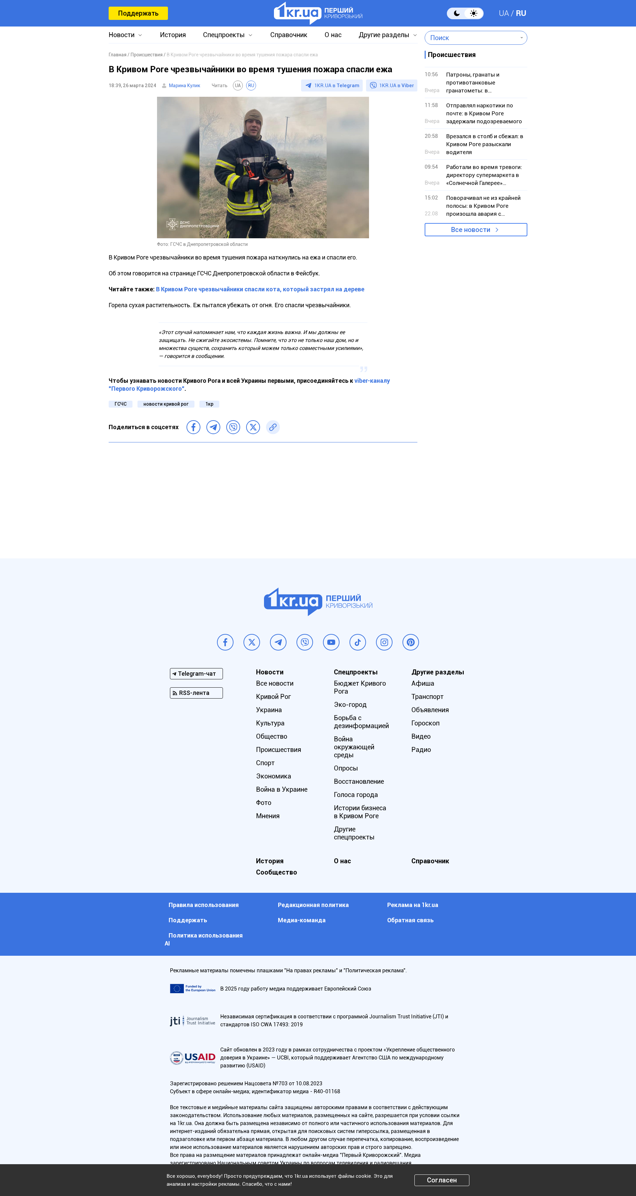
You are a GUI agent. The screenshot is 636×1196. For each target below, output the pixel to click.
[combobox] (471, 37)
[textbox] (471, 37)
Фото (263, 803)
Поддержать (138, 13)
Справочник (288, 35)
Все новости (470, 230)
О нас (333, 35)
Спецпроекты (224, 35)
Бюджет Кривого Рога (360, 687)
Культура (270, 723)
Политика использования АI (204, 939)
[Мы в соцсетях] (225, 642)
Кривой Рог (273, 697)
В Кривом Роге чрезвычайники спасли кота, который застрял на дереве (260, 289)
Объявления (430, 710)
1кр (209, 404)
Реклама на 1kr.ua (412, 904)
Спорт (265, 763)
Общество (271, 736)
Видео (421, 736)
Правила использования (204, 904)
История (173, 35)
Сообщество (276, 872)
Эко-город (350, 705)
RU (521, 13)
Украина (269, 710)
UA (504, 13)
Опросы (346, 768)
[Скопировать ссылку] (273, 427)
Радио (421, 750)
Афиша (422, 683)
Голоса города (356, 795)
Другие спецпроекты (354, 833)
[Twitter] (253, 427)
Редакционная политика (313, 904)
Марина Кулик (184, 85)
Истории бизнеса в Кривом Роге (360, 812)
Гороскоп (425, 723)
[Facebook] (193, 427)
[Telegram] (213, 427)
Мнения (268, 816)
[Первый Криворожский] (318, 13)
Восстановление (359, 781)
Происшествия (278, 750)
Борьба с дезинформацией (361, 722)
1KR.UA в (336, 85)
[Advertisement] (263, 495)
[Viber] (233, 427)
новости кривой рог (165, 404)
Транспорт (427, 697)
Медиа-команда (302, 920)
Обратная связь (410, 920)
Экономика (273, 776)
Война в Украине (281, 789)
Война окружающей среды (354, 747)
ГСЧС (121, 404)
